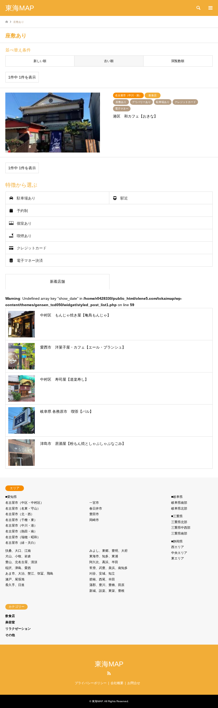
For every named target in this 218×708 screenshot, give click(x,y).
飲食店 (10, 616)
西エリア (177, 547)
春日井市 (95, 508)
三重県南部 (179, 533)
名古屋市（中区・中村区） (24, 503)
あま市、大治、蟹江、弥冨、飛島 (29, 573)
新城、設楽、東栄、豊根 (106, 591)
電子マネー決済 (30, 260)
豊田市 (94, 514)
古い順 (109, 61)
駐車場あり (26, 198)
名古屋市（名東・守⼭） (22, 508)
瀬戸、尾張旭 (14, 579)
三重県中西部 (180, 527)
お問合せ (133, 683)
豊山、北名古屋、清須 (21, 562)
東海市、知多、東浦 (103, 556)
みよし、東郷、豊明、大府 (108, 551)
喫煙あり (24, 235)
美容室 (10, 622)
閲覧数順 (177, 61)
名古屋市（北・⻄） (19, 514)
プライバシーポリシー (91, 683)
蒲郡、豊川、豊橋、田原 (106, 585)
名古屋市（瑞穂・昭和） (22, 537)
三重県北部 (179, 522)
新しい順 (39, 61)
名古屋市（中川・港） (21, 525)
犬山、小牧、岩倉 (18, 556)
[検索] (198, 8)
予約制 (22, 210)
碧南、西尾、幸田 (102, 579)
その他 (10, 635)
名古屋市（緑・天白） (21, 543)
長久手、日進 (14, 585)
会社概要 (117, 683)
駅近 (124, 198)
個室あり (24, 223)
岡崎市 (94, 520)
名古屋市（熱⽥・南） (21, 531)
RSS (109, 673)
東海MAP (109, 664)
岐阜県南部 (179, 503)
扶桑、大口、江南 (18, 551)
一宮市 (94, 503)
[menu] (210, 8)
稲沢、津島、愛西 (18, 568)
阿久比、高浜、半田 (103, 562)
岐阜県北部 (179, 508)
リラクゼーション (18, 629)
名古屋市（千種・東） (21, 520)
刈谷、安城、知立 (102, 573)
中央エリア (179, 553)
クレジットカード (32, 248)
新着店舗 (57, 281)
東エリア (177, 558)
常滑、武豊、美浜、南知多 (108, 568)
